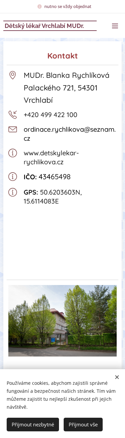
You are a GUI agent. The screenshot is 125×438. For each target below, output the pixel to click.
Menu (115, 25)
